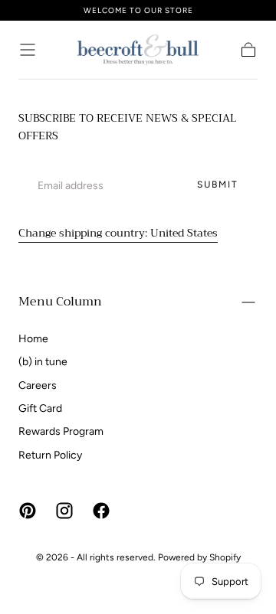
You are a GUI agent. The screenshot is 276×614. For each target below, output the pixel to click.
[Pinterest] (27, 510)
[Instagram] (64, 510)
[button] (27, 50)
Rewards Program (61, 431)
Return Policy (50, 455)
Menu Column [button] (60, 301)
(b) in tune (42, 361)
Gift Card (40, 408)
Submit (217, 184)
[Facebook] (101, 510)
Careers (37, 385)
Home (33, 338)
